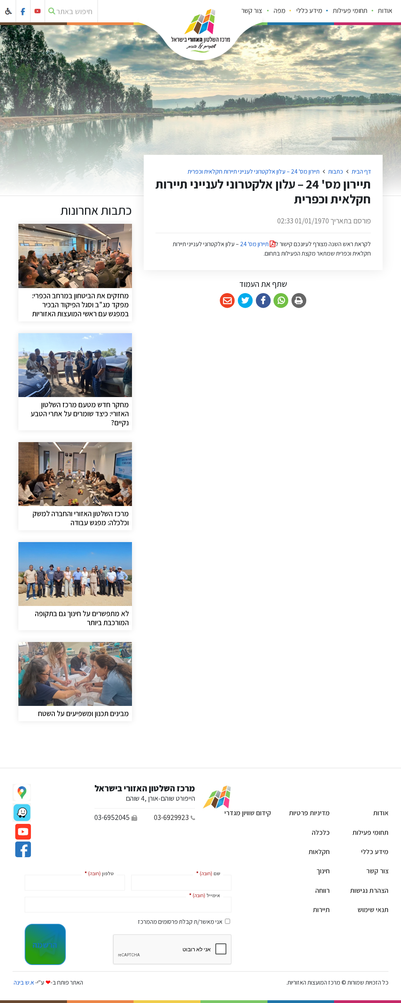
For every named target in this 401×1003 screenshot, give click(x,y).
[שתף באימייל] (227, 300)
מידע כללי (309, 10)
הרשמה (45, 944)
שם (206, 873)
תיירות (321, 909)
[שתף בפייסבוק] (263, 300)
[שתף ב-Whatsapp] (281, 300)
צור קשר (251, 10)
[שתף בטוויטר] (245, 300)
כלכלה (321, 832)
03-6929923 (171, 817)
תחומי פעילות (350, 10)
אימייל (203, 895)
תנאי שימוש (373, 909)
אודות (385, 10)
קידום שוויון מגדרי (247, 812)
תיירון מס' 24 (255, 244)
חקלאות (319, 851)
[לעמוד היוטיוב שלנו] (38, 11)
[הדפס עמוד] (299, 300)
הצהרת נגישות (369, 890)
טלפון (97, 873)
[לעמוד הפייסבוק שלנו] (23, 11)
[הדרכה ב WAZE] (22, 812)
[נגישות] (9, 11)
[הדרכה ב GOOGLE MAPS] (22, 792)
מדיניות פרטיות (309, 812)
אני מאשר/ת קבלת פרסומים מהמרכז (180, 922)
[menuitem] (385, 11)
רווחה (322, 890)
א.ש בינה (23, 982)
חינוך (323, 870)
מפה (279, 10)
